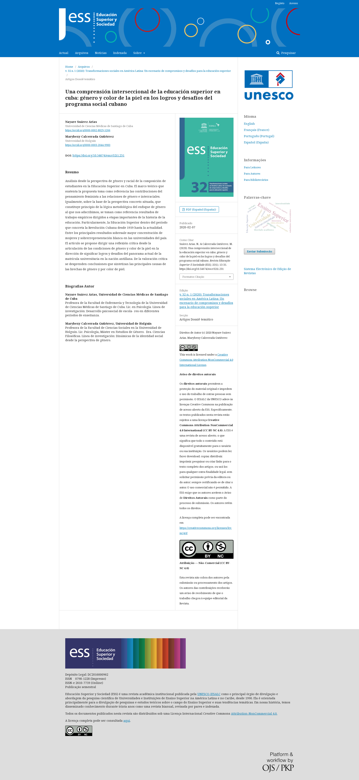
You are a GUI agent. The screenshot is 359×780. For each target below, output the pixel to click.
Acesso (293, 3)
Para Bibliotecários (256, 180)
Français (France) (256, 130)
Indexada (120, 53)
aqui (126, 721)
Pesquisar (288, 53)
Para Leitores (252, 167)
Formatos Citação (193, 277)
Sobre (138, 53)
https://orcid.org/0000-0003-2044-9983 (87, 145)
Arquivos (81, 53)
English (249, 124)
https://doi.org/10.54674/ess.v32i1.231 (98, 155)
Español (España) (256, 142)
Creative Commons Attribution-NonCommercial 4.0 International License (206, 360)
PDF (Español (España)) (200, 209)
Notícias (101, 53)
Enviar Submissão (259, 251)
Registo (279, 3)
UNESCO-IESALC (208, 694)
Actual (63, 53)
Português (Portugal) (259, 136)
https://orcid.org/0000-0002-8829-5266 (87, 130)
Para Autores (252, 173)
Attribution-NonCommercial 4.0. (254, 713)
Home (69, 66)
